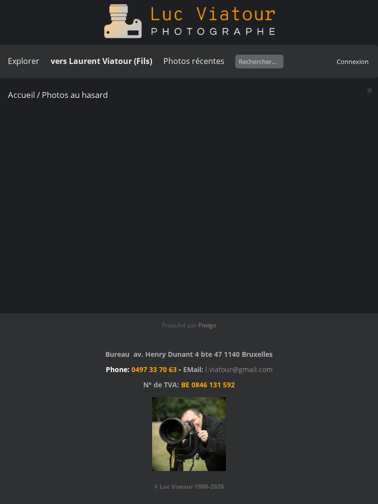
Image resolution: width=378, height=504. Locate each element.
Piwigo (207, 325)
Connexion (353, 61)
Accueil (21, 94)
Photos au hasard (75, 94)
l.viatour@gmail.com (239, 369)
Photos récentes (193, 61)
